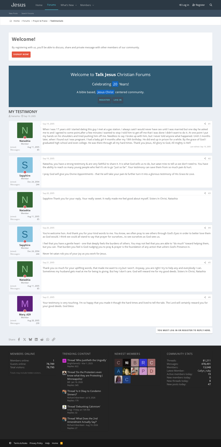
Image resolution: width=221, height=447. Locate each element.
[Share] (205, 124)
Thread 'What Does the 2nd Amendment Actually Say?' (82, 420)
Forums (51, 4)
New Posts (13, 13)
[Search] (211, 5)
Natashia (15, 116)
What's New (67, 5)
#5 (209, 262)
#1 (209, 123)
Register (104, 100)
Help (47, 443)
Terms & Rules (20, 443)
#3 (209, 193)
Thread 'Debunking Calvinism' (83, 406)
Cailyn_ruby (204, 370)
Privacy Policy (36, 443)
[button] (76, 5)
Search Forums (28, 13)
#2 (209, 158)
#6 (209, 297)
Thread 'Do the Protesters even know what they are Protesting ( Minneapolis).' (85, 375)
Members (85, 5)
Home (39, 5)
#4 (209, 227)
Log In (118, 100)
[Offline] (24, 137)
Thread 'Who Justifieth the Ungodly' (86, 360)
